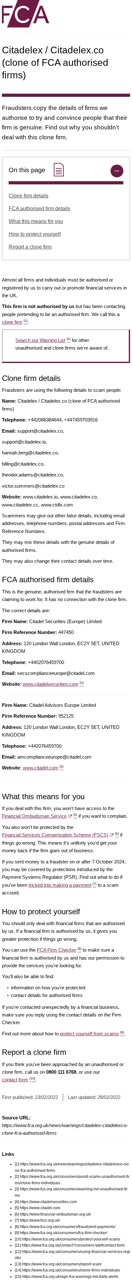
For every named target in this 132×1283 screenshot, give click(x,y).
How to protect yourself (35, 234)
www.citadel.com (43, 767)
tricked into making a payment (62, 885)
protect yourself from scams (92, 1033)
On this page (28, 170)
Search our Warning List (42, 340)
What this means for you (36, 221)
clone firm (15, 322)
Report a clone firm (30, 247)
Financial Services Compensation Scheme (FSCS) (60, 835)
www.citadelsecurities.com (53, 684)
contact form (18, 1079)
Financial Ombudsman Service (39, 816)
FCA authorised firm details (39, 208)
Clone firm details (28, 195)
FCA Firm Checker (59, 950)
